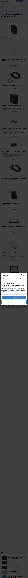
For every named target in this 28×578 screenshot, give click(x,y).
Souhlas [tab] (5, 278)
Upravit (13, 301)
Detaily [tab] (14, 278)
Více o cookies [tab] (23, 278)
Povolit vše (14, 297)
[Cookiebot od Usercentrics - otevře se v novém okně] (21, 275)
